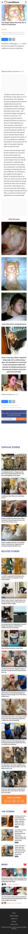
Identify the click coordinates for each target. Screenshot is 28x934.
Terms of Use (14, 924)
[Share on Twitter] (10, 39)
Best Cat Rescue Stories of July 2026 (12, 648)
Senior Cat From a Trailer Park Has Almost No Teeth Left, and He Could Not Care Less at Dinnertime (20, 850)
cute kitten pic (5, 405)
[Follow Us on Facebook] (5, 801)
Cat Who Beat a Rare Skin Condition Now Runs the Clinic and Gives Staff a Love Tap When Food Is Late (13, 766)
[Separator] (13, 39)
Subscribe (21, 419)
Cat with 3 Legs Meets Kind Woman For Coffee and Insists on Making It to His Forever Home (12, 577)
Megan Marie (10, 903)
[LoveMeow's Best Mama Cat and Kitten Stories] (14, 486)
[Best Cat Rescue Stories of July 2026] (14, 638)
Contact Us (14, 919)
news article (18, 407)
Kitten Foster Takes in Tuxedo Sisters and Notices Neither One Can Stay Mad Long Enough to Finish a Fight (13, 601)
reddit (22, 71)
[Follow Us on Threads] (22, 801)
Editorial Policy (14, 916)
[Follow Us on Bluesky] (18, 801)
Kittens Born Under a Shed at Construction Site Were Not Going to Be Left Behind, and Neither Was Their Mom (13, 879)
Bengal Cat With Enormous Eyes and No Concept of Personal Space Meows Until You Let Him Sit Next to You (13, 520)
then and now (14, 405)
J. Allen (9, 884)
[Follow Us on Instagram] (14, 801)
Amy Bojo (4, 29)
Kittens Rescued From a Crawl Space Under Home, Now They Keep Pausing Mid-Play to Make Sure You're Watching (14, 718)
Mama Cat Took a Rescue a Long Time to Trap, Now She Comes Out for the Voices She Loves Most (13, 790)
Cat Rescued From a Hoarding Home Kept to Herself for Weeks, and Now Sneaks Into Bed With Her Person (20, 820)
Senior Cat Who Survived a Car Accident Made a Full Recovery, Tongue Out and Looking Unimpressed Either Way (12, 544)
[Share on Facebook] (4, 39)
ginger (12, 407)
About (14, 913)
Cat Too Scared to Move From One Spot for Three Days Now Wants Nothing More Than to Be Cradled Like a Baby (14, 898)
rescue (20, 43)
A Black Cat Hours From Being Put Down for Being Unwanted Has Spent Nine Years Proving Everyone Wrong (13, 742)
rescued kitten (5, 407)
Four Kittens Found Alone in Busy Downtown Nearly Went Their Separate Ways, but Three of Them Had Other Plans (20, 835)
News (3, 469)
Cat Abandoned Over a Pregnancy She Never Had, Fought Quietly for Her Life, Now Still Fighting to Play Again (12, 473)
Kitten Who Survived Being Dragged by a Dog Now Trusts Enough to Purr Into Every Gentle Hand (13, 694)
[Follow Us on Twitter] (9, 801)
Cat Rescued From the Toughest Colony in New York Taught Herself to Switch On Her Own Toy (13, 670)
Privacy (14, 921)
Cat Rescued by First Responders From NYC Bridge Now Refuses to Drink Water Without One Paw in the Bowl (13, 626)
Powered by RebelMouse (24, 3)
